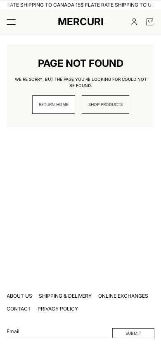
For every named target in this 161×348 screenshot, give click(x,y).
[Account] (134, 21)
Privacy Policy (58, 309)
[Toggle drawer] (11, 22)
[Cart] (149, 21)
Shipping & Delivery (65, 296)
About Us (19, 296)
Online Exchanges (123, 296)
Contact (19, 309)
